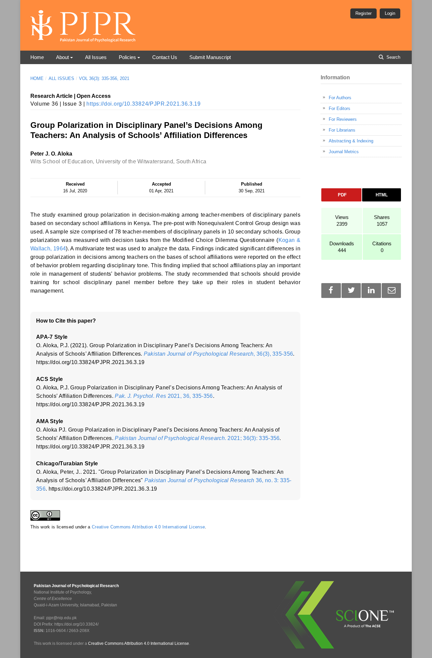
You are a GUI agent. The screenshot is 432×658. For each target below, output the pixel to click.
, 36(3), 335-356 (218, 354)
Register (363, 13)
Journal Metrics (344, 151)
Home (37, 57)
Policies (127, 57)
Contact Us (164, 57)
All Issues (96, 57)
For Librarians (342, 130)
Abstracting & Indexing (351, 140)
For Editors (339, 108)
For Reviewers (343, 119)
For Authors (340, 97)
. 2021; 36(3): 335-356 (197, 438)
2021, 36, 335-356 (164, 396)
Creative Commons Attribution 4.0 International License (148, 526)
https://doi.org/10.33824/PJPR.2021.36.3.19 (143, 104)
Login (390, 13)
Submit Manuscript (210, 57)
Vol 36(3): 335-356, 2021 (104, 78)
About (62, 57)
